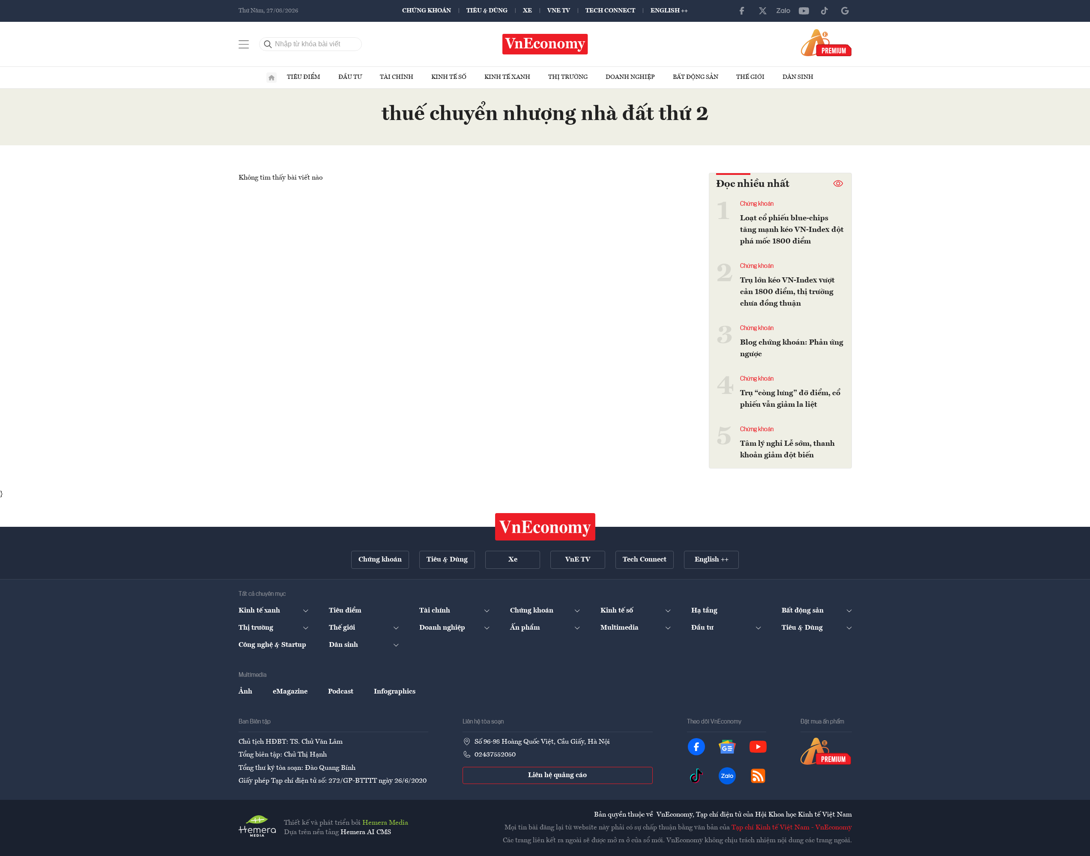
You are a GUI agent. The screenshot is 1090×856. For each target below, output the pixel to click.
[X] (763, 11)
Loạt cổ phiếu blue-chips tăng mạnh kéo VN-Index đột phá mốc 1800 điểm (792, 229)
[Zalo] (783, 11)
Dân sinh (797, 77)
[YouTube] (804, 11)
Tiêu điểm (303, 77)
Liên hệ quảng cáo (557, 775)
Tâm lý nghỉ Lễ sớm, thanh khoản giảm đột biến (787, 449)
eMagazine (290, 691)
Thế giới (750, 77)
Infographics (394, 691)
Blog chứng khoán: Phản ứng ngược (791, 348)
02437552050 (495, 754)
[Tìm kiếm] (268, 44)
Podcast (340, 691)
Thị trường (568, 77)
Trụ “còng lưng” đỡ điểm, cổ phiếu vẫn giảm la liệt (790, 398)
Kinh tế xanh (507, 77)
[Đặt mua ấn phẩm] (826, 42)
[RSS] (758, 775)
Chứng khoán (426, 11)
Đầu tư (350, 77)
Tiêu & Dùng (487, 11)
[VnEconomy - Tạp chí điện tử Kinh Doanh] (545, 527)
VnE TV (558, 11)
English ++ (669, 11)
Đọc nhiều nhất (752, 184)
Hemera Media (385, 823)
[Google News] (845, 11)
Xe (527, 11)
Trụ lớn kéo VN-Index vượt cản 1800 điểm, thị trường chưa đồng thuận (787, 291)
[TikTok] (824, 11)
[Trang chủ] (271, 77)
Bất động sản (695, 77)
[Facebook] (742, 11)
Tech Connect (610, 11)
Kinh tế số (448, 77)
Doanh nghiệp (630, 77)
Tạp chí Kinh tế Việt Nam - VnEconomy (792, 827)
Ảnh (245, 691)
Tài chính (396, 77)
